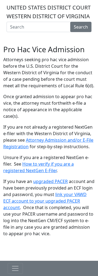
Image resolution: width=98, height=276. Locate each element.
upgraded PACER (50, 181)
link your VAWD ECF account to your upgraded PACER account (45, 200)
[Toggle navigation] (49, 37)
